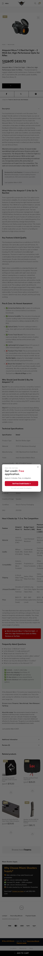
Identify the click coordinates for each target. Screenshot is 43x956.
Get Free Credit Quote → (21, 484)
